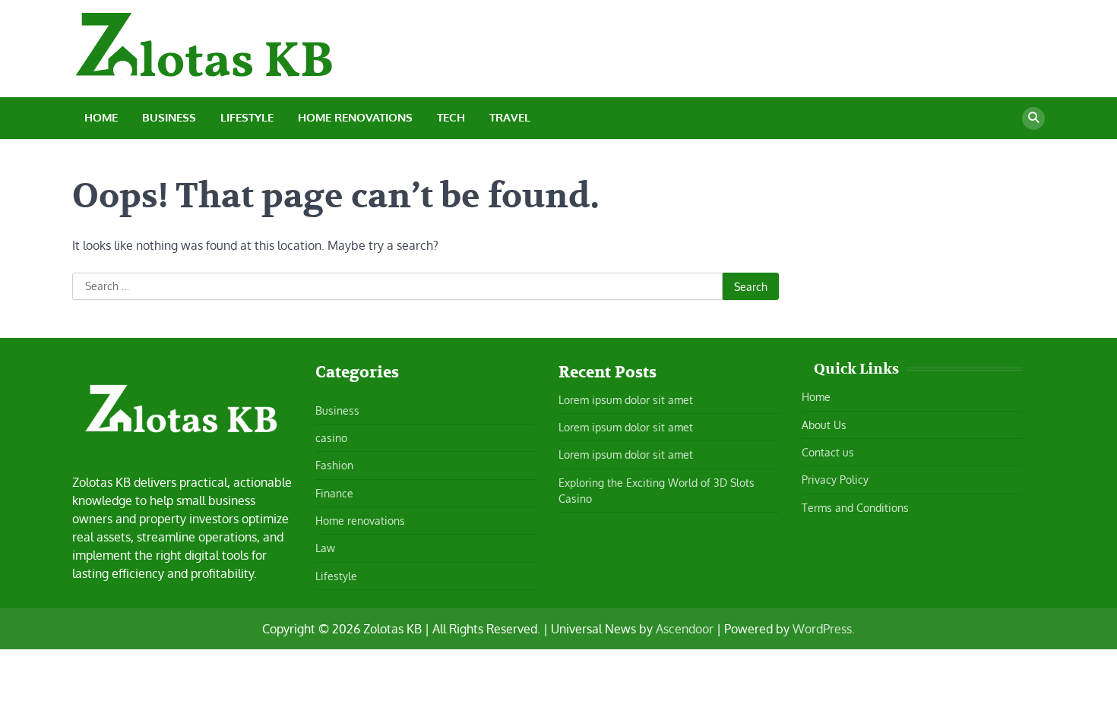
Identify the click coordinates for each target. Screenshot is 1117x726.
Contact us (828, 452)
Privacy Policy (835, 479)
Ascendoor (685, 628)
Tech (451, 117)
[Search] (1033, 118)
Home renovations (355, 117)
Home (101, 117)
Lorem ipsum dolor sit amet (625, 399)
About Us (824, 424)
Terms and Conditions (855, 507)
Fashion (334, 465)
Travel (509, 117)
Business (169, 117)
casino (331, 437)
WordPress (822, 628)
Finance (334, 493)
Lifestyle (247, 117)
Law (325, 547)
